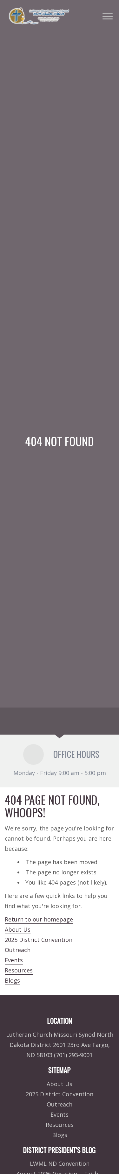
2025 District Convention (38, 939)
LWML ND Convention (59, 1163)
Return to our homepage (39, 919)
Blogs (12, 980)
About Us (17, 929)
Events (14, 960)
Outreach (17, 950)
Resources (19, 970)
